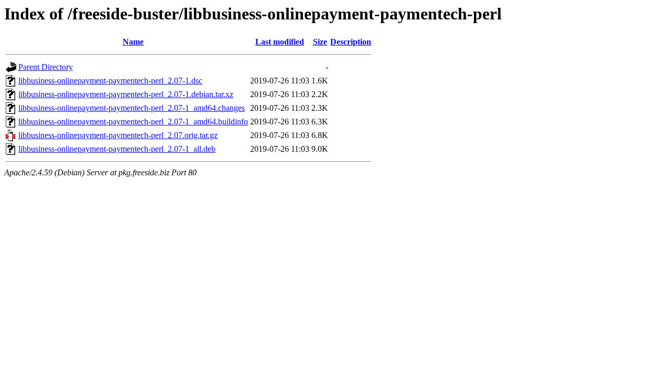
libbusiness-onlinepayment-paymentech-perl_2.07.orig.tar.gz (118, 135)
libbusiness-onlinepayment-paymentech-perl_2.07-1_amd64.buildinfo (133, 121)
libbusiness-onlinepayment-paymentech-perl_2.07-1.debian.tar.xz (125, 94)
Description (350, 41)
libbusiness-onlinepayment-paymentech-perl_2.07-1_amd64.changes (131, 107)
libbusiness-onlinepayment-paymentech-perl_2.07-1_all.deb (116, 148)
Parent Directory (45, 66)
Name (133, 41)
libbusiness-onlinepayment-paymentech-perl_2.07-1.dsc (110, 80)
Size (320, 41)
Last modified (279, 41)
